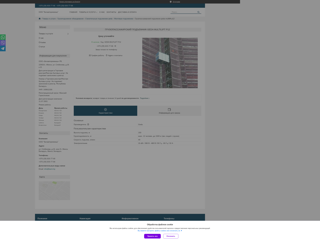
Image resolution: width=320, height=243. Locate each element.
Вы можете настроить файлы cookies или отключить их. (159, 231)
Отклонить (170, 236)
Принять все (152, 236)
